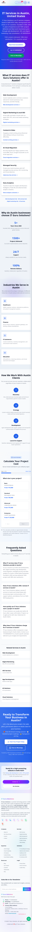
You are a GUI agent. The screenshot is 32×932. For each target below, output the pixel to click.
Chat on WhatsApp (16, 55)
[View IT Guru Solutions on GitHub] (14, 820)
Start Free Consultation (16, 45)
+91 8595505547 (13, 900)
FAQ (5, 871)
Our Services (16, 786)
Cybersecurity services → (10, 175)
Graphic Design (23, 840)
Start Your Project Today (17, 742)
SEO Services (22, 832)
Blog (5, 863)
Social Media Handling (8, 857)
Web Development (23, 836)
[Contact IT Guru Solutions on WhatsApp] (25, 820)
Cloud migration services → (11, 157)
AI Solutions (6, 853)
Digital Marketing (23, 834)
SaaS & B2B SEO (23, 855)
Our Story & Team (7, 834)
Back (8, 524)
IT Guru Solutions (20, 924)
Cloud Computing (7, 851)
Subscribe (27, 889)
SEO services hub (22, 199)
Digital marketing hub (12, 201)
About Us (6, 832)
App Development (23, 838)
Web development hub (11, 199)
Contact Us (15, 781)
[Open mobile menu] (28, 2)
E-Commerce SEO (23, 857)
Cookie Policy (22, 867)
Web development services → (11, 105)
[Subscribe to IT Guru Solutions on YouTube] (22, 820)
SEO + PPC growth (24, 773)
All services (22, 201)
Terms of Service (23, 865)
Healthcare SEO (23, 853)
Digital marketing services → (11, 122)
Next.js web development (12, 773)
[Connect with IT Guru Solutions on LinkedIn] (10, 820)
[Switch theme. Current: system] (25, 2)
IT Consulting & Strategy (25, 848)
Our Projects (6, 865)
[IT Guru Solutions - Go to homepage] (6, 2)
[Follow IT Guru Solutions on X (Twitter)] (18, 820)
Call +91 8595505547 (16, 50)
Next (23, 524)
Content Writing (7, 855)
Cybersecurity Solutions (24, 851)
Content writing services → (11, 140)
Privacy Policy (22, 863)
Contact (5, 838)
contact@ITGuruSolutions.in (16, 903)
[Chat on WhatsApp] (29, 919)
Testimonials (6, 869)
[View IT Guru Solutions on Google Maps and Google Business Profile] (2, 824)
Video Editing (22, 842)
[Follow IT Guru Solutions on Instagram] (6, 820)
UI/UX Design (6, 848)
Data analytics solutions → (11, 192)
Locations (6, 867)
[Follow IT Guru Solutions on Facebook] (2, 820)
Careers (5, 836)
